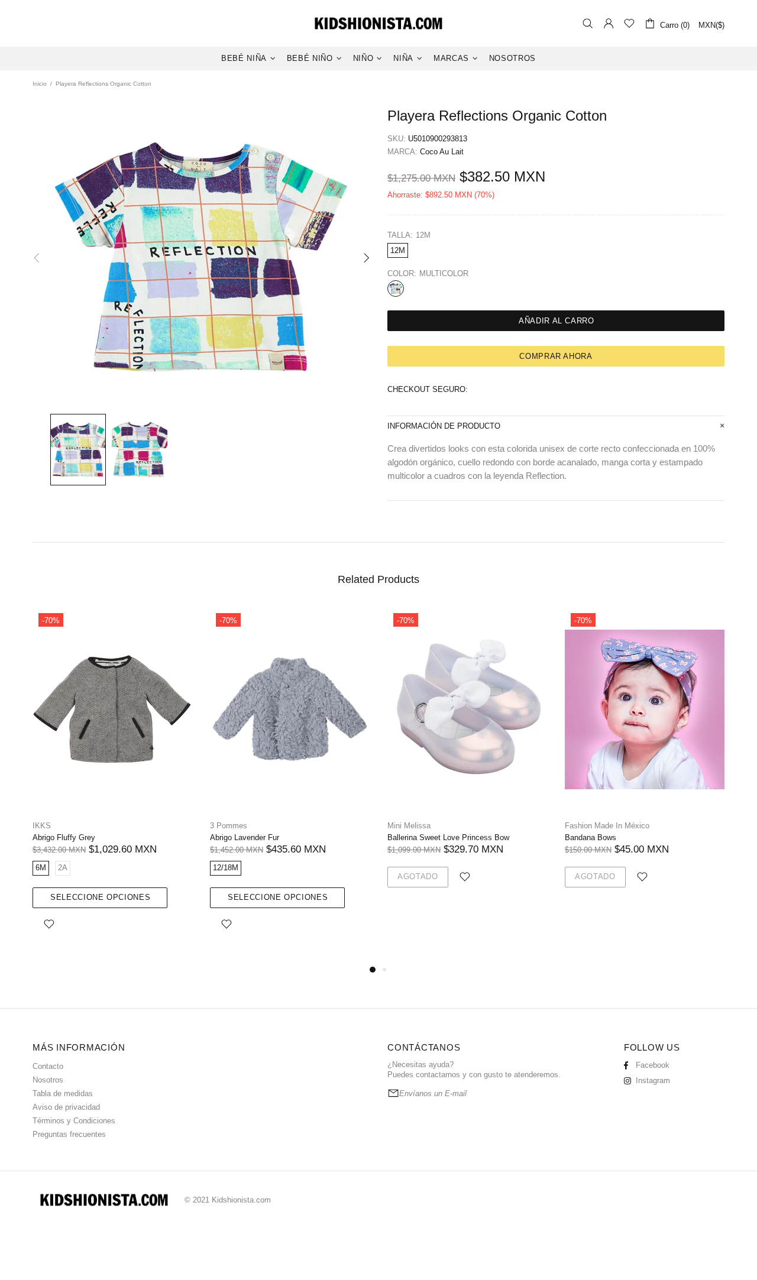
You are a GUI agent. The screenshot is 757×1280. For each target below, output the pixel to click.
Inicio (40, 83)
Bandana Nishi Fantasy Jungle (617, 837)
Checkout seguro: (427, 389)
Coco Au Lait (442, 151)
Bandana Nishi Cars (421, 837)
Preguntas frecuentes (69, 1134)
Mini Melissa (54, 825)
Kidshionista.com (378, 23)
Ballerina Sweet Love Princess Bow (93, 837)
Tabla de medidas (63, 1093)
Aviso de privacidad (66, 1107)
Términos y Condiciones (74, 1120)
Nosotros (48, 1079)
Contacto (48, 1066)
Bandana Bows (235, 837)
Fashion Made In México (252, 825)
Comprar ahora (555, 356)
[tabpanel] (467, 771)
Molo (395, 825)
